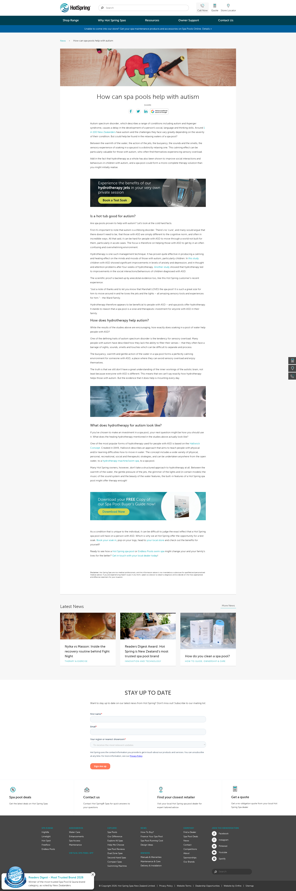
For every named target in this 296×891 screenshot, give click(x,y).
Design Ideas (147, 845)
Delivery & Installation (151, 865)
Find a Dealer (189, 832)
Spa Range (47, 828)
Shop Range (71, 20)
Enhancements (76, 836)
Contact (187, 845)
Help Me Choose (115, 845)
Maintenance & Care (150, 861)
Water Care (74, 832)
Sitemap (249, 886)
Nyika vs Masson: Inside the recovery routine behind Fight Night (87, 651)
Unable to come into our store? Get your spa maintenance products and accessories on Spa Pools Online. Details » (148, 28)
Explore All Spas (115, 840)
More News (228, 605)
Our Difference (114, 836)
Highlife (45, 832)
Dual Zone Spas (115, 853)
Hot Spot (46, 840)
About (186, 853)
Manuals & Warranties (151, 857)
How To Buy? (147, 832)
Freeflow (46, 845)
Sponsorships (189, 857)
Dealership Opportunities (207, 886)
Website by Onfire (232, 886)
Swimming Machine (117, 866)
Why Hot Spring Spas (112, 20)
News (63, 40)
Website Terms (184, 886)
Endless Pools (48, 849)
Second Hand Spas (116, 857)
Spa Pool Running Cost (152, 840)
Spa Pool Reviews (116, 849)
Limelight (46, 836)
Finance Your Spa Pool (152, 836)
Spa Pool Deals (190, 836)
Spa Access (74, 840)
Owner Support (188, 20)
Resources (152, 20)
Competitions (190, 849)
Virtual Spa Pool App (81, 853)
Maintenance (75, 845)
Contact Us (225, 20)
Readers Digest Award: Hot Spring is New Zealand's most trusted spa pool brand (146, 651)
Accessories (76, 828)
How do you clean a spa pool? (207, 656)
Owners (145, 853)
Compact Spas (114, 861)
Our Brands (189, 861)
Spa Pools (112, 832)
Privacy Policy (166, 886)
